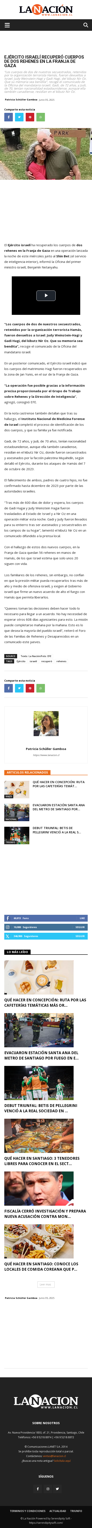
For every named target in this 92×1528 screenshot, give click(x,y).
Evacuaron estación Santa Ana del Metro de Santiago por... (59, 807)
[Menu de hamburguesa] (7, 25)
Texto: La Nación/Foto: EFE (36, 656)
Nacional (11, 819)
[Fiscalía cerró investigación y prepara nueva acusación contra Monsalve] (46, 1188)
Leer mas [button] (45, 1284)
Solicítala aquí (62, 1461)
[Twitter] (57, 1489)
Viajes (9, 796)
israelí (33, 661)
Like (82, 918)
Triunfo (10, 842)
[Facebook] (38, 1489)
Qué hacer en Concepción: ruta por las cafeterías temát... (59, 784)
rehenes (61, 661)
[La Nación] (46, 10)
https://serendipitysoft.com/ (46, 1523)
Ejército (21, 661)
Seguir (80, 927)
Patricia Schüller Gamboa (21, 99)
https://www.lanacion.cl (46, 755)
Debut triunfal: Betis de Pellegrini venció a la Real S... (57, 830)
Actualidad (57, 1511)
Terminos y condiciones (27, 1511)
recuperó (46, 661)
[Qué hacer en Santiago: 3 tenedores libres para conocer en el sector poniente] (46, 1136)
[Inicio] (46, 1407)
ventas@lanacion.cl (54, 1456)
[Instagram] (48, 1489)
